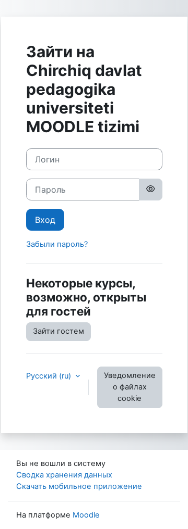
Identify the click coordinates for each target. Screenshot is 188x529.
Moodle (86, 515)
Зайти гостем (58, 331)
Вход (45, 220)
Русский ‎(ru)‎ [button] (49, 376)
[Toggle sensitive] (150, 189)
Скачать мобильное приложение (79, 486)
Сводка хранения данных (64, 475)
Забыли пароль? (57, 244)
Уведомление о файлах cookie (130, 387)
